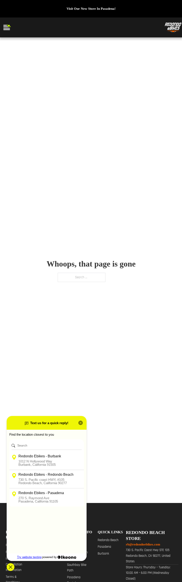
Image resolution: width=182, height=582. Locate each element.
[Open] (6, 27)
